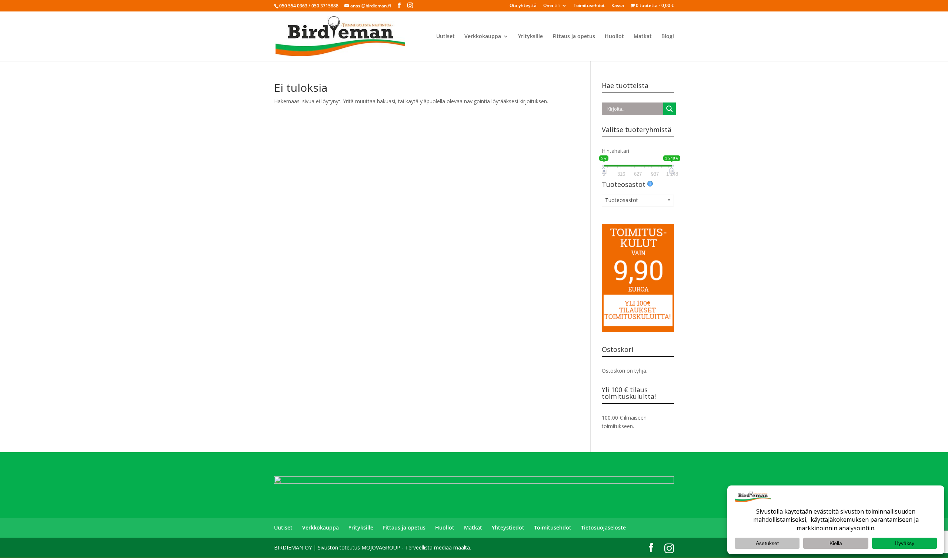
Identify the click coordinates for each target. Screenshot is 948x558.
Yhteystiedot (508, 527)
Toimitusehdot (589, 6)
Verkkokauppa (482, 37)
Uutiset (445, 37)
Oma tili (551, 6)
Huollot (614, 37)
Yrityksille (530, 37)
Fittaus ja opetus (574, 37)
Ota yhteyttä (523, 6)
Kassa (617, 6)
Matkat (643, 37)
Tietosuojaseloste (603, 527)
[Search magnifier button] (669, 108)
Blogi (667, 37)
